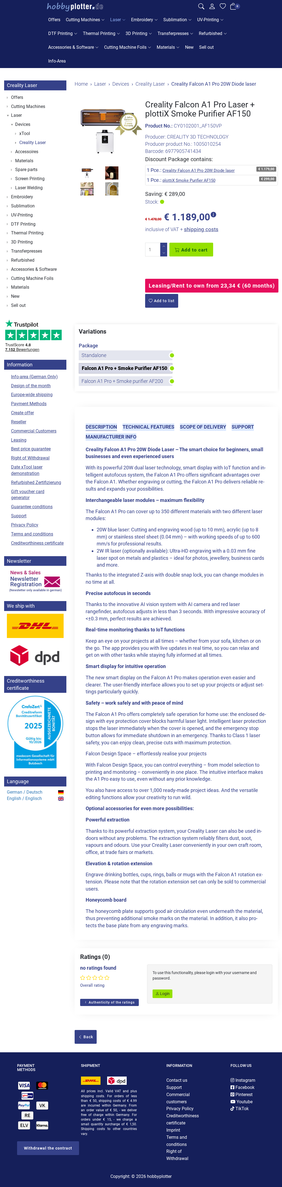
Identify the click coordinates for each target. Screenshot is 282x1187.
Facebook (244, 1087)
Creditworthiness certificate (37, 543)
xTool (24, 133)
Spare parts (26, 169)
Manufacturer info (111, 437)
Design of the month (31, 385)
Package (88, 345)
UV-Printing (208, 19)
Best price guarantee (31, 448)
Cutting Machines (83, 19)
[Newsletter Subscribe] (35, 581)
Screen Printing (30, 178)
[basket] (233, 7)
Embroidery (142, 19)
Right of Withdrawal (30, 458)
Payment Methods (29, 403)
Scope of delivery (203, 427)
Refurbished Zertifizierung (36, 482)
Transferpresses (173, 33)
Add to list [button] (164, 301)
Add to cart (194, 250)
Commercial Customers (33, 431)
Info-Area (57, 61)
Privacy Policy (24, 525)
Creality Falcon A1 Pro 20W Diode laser (198, 170)
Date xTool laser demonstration (26, 470)
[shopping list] (223, 7)
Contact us (176, 1080)
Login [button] (164, 993)
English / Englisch (24, 798)
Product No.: (159, 126)
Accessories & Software (71, 47)
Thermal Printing (99, 33)
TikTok (241, 1108)
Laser (115, 19)
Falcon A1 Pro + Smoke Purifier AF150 (124, 368)
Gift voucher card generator (27, 495)
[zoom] (106, 131)
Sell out (206, 47)
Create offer (22, 412)
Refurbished (210, 33)
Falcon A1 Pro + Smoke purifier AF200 (122, 381)
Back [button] (87, 1037)
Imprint (173, 1130)
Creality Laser (22, 85)
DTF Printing (60, 33)
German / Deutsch (24, 792)
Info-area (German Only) (34, 376)
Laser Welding (29, 187)
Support (243, 427)
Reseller (18, 421)
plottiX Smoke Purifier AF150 (188, 180)
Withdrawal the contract (48, 1148)
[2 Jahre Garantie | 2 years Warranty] (128, 124)
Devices (22, 124)
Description (101, 427)
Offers (54, 19)
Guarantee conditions (32, 506)
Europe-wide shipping (32, 394)
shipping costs (201, 229)
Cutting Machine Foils (125, 47)
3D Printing (136, 33)
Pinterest (243, 1094)
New (189, 47)
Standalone (94, 355)
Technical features (148, 427)
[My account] (212, 8)
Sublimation (175, 19)
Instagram (244, 1080)
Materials (166, 47)
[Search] (201, 7)
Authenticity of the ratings (111, 1002)
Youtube (244, 1101)
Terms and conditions (32, 534)
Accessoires (26, 151)
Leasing (18, 440)
